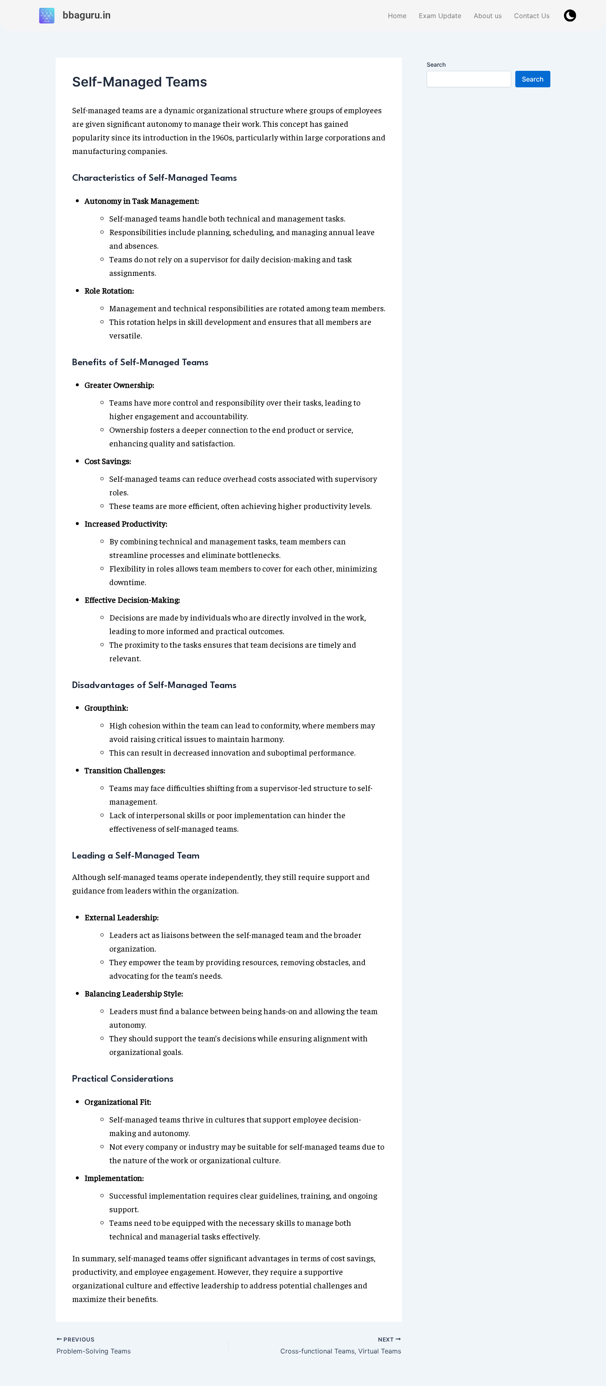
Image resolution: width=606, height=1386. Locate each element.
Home (397, 16)
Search (436, 64)
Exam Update (440, 16)
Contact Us (532, 16)
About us (488, 16)
